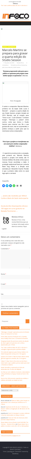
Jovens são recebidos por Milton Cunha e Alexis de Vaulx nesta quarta (14, 197)
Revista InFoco (20, 63)
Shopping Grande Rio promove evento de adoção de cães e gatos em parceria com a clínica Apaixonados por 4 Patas (15, 343)
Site (2, 294)
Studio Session (16, 67)
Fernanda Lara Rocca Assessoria (19, 65)
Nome (3, 274)
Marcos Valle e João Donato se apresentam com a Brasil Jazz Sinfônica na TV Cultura (15, 402)
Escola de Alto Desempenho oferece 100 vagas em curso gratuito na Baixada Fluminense (14, 208)
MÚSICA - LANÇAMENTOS (9, 47)
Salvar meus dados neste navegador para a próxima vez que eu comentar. (15, 307)
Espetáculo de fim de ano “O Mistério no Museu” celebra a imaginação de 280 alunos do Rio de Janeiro (15, 408)
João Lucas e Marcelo (7, 67)
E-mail (3, 284)
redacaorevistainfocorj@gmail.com (10, 435)
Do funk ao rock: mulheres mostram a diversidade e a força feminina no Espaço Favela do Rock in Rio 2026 (15, 373)
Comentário (5, 249)
